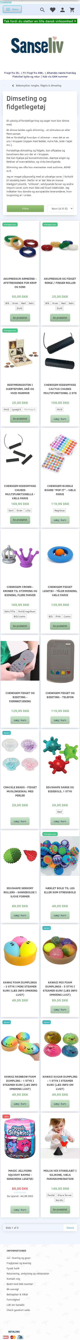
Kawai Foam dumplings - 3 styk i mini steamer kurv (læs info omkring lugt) (20, 988)
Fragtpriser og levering (19, 1263)
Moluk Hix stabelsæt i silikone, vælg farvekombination (60, 1174)
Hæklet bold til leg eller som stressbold (60, 890)
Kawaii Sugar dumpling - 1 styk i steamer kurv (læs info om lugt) (60, 1082)
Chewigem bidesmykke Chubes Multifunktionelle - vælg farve (20, 492)
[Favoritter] (52, 9)
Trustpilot (6, 2)
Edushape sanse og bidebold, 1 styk (60, 789)
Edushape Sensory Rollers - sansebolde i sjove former (20, 892)
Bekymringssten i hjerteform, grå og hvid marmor (20, 389)
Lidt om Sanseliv (15, 1304)
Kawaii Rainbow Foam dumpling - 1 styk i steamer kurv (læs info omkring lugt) (20, 1082)
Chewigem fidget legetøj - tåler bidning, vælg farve (60, 591)
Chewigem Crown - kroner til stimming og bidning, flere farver (20, 591)
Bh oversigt (13, 1289)
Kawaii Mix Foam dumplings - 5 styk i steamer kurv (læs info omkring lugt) (60, 988)
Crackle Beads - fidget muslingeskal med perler (20, 791)
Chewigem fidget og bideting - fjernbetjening (20, 697)
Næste (70, 1227)
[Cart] (72, 9)
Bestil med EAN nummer (20, 1283)
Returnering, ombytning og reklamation (28, 1273)
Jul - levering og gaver (19, 1257)
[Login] (62, 9)
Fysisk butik (13, 1268)
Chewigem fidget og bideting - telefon (60, 695)
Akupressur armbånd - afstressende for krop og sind (20, 283)
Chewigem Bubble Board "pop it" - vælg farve (60, 490)
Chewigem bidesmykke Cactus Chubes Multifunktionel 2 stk (60, 389)
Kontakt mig (13, 1278)
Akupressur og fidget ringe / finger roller (60, 281)
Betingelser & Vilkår (17, 1294)
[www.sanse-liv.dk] (37, 45)
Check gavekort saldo (18, 1310)
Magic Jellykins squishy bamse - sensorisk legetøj (20, 1174)
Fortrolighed (13, 1299)
